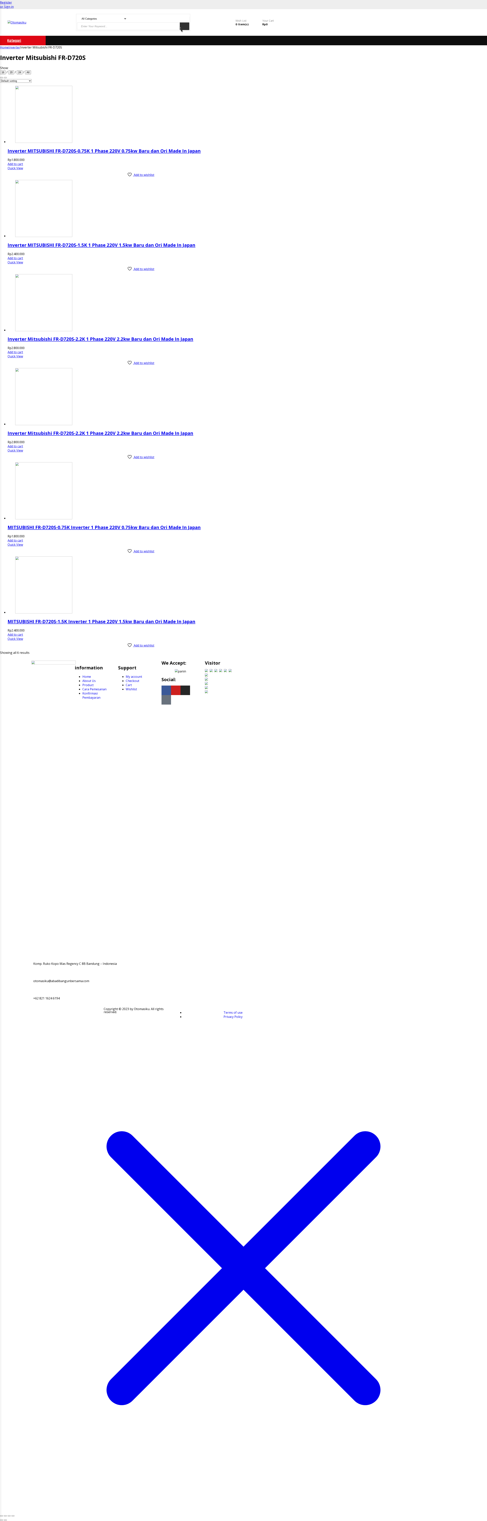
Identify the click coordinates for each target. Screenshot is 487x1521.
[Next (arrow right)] (5, 1520)
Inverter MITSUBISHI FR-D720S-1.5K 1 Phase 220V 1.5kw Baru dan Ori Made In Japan (101, 245)
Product (88, 685)
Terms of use (233, 1012)
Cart (129, 685)
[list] (1, 77)
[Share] (9, 1515)
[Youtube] (176, 690)
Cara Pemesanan (94, 689)
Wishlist (131, 689)
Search (184, 26)
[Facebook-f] (166, 690)
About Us (89, 681)
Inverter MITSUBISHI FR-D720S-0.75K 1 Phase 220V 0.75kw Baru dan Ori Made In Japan (104, 151)
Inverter (14, 47)
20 (11, 72)
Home (4, 47)
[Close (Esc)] (12, 1515)
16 (3, 72)
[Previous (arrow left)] (1, 1520)
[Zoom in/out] (1, 1515)
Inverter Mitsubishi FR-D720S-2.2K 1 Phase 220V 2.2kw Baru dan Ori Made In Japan (100, 339)
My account (134, 677)
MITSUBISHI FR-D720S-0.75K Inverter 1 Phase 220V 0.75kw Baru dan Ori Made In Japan (104, 527)
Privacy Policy (233, 1017)
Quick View (15, 168)
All (28, 72)
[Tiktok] (166, 700)
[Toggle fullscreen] (5, 1515)
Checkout (132, 681)
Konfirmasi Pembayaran (91, 695)
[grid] (5, 77)
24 (19, 72)
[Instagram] (185, 690)
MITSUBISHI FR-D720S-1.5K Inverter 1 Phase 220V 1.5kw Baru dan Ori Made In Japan (101, 621)
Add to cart (15, 164)
